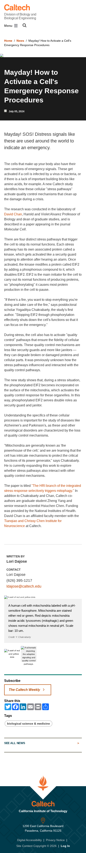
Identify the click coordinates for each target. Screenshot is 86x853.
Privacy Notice (55, 840)
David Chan (13, 214)
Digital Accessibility (29, 840)
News (20, 40)
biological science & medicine (28, 723)
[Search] (25, 25)
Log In (65, 846)
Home (8, 40)
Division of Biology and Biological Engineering (20, 16)
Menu (8, 25)
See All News (14, 743)
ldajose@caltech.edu (23, 586)
